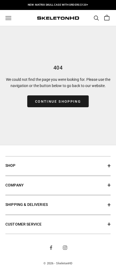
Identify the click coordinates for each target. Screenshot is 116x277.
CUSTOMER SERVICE (23, 224)
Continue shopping (58, 101)
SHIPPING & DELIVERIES (26, 204)
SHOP (10, 165)
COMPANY (14, 185)
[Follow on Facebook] (51, 247)
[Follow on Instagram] (65, 247)
